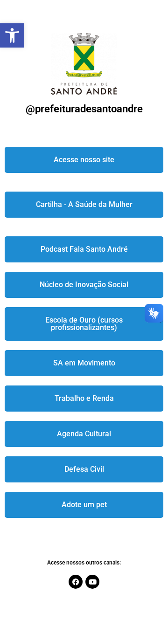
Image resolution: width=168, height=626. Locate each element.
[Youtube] (92, 582)
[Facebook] (76, 582)
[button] (12, 35)
